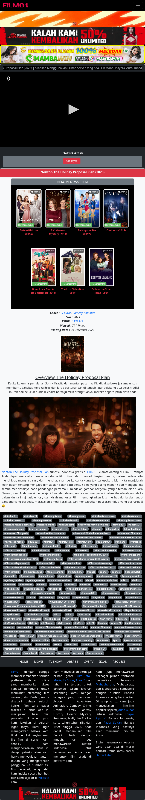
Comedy (77, 313)
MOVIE (38, 662)
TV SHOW (55, 662)
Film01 (91, 472)
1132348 (77, 321)
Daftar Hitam (104, 755)
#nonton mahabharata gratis (86, 635)
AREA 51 (72, 662)
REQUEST (119, 662)
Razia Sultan (113, 723)
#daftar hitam (79, 529)
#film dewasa (110, 546)
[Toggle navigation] (138, 5)
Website (43, 778)
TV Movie (65, 313)
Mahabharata (105, 684)
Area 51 (81, 680)
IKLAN (103, 662)
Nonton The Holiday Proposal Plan (25, 472)
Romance (89, 313)
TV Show (68, 680)
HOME (24, 662)
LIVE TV (89, 662)
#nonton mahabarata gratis (52, 635)
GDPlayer (71, 160)
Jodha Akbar (126, 710)
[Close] (74, 24)
